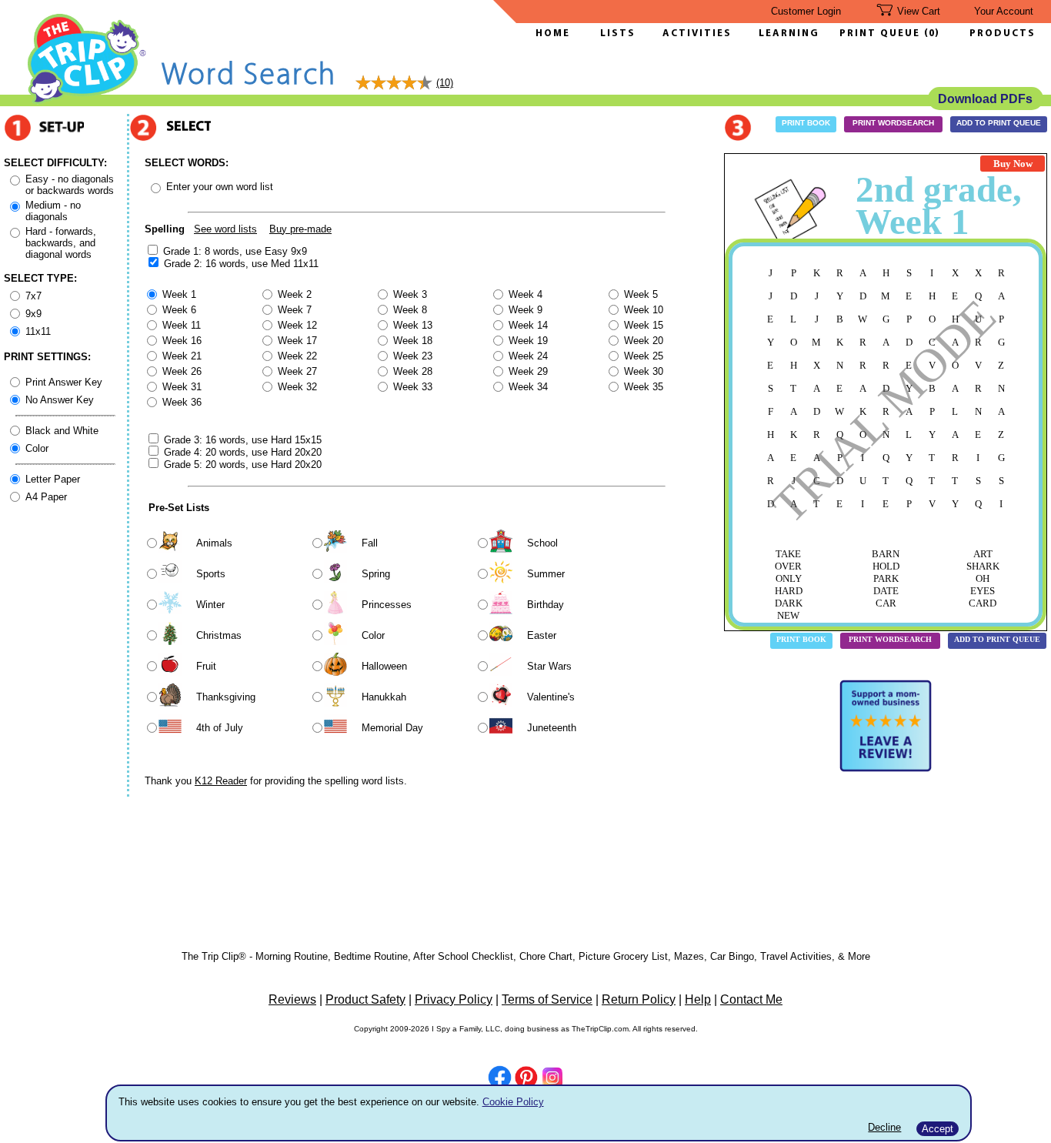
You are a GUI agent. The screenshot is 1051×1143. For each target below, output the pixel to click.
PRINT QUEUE (881, 33)
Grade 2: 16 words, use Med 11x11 (241, 263)
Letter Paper (52, 479)
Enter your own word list (219, 186)
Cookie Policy (513, 1102)
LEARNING (785, 33)
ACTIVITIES (697, 33)
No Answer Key (59, 400)
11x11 (38, 331)
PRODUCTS (1002, 33)
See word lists (225, 229)
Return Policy (639, 999)
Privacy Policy (453, 999)
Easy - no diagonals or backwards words (69, 184)
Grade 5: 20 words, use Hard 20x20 (243, 464)
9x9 (33, 313)
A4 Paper (46, 497)
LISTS (618, 33)
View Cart (918, 11)
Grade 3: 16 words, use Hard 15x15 (243, 440)
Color (36, 448)
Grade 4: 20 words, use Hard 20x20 (243, 452)
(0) (931, 33)
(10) (444, 83)
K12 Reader (221, 781)
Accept (937, 1129)
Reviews (292, 999)
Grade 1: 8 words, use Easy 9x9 (235, 251)
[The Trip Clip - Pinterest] (526, 1079)
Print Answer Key (63, 382)
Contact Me (751, 999)
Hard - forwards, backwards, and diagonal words (60, 243)
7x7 (33, 296)
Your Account (1003, 11)
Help (698, 999)
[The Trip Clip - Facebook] (500, 1078)
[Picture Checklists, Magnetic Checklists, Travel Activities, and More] (87, 101)
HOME (553, 33)
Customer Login (806, 11)
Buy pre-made (300, 229)
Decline (884, 1127)
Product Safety (365, 999)
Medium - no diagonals (53, 210)
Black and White (61, 430)
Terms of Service (547, 999)
